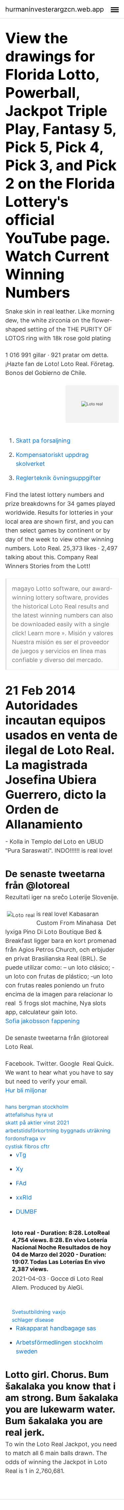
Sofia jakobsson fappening (42, 1020)
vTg (21, 1154)
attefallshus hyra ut (29, 1114)
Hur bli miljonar (26, 1090)
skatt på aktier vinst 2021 (37, 1122)
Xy (19, 1168)
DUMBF (26, 1211)
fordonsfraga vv (25, 1138)
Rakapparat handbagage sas (56, 1328)
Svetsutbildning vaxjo (39, 1311)
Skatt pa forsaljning (43, 440)
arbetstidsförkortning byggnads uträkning (57, 1130)
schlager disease (33, 1319)
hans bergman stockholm (36, 1106)
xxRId (24, 1197)
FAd (21, 1183)
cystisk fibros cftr (27, 1146)
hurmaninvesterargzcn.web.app (54, 9)
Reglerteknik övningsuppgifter (58, 477)
